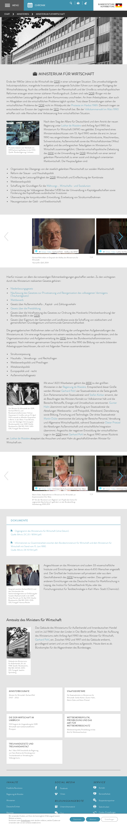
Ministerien (23, 14)
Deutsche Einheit (13, 806)
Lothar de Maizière (71, 125)
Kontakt (101, 787)
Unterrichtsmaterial (67, 806)
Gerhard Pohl (68, 391)
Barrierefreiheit (104, 793)
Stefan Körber (96, 395)
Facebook (64, 788)
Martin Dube (50, 418)
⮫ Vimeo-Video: (45, 251)
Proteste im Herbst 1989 (84, 105)
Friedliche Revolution (14, 788)
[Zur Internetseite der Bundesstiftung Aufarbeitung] (110, 5)
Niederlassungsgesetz (22, 288)
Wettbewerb (17, 300)
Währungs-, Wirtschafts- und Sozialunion (69, 186)
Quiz (62, 813)
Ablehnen (93, 819)
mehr (55, 705)
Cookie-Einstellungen (107, 812)
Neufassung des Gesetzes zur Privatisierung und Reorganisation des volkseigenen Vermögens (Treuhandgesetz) (59, 294)
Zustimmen (77, 819)
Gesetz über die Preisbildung (26, 308)
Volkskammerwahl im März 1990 (102, 109)
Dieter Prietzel (112, 422)
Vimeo (62, 793)
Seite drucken (103, 806)
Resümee (10, 812)
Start (7, 14)
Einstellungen (25, 820)
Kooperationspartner (106, 800)
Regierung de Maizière (74, 387)
